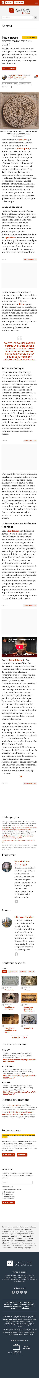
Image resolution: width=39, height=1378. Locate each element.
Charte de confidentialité (24, 1304)
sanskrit (23, 140)
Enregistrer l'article (9, 84)
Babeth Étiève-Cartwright (17, 77)
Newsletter (7, 1304)
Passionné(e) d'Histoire (12, 1190)
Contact (27, 1302)
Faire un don (19, 2)
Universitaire (9, 1199)
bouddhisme (15, 660)
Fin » (24, 1037)
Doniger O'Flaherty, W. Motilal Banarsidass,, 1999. (19, 828)
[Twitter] (17, 1293)
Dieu (21, 304)
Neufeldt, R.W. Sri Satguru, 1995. (17, 837)
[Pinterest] (25, 1293)
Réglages (25, 1308)
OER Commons (17, 1241)
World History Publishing (11, 1319)
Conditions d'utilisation (13, 1306)
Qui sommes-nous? (14, 1302)
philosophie (23, 148)
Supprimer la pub (30, 259)
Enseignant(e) (9, 1192)
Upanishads (10, 237)
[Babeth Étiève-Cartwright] (16, 901)
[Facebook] (13, 1293)
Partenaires (28, 1306)
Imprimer (6, 87)
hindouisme (14, 531)
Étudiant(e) (8, 1194)
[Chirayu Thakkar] (16, 954)
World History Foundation (12, 1316)
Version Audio (24, 84)
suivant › (16, 1037)
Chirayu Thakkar (16, 75)
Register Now (9, 69)
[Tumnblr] (21, 1293)
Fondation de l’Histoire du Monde (16, 1323)
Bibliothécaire (9, 1196)
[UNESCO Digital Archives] (19, 1349)
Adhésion (9, 2)
